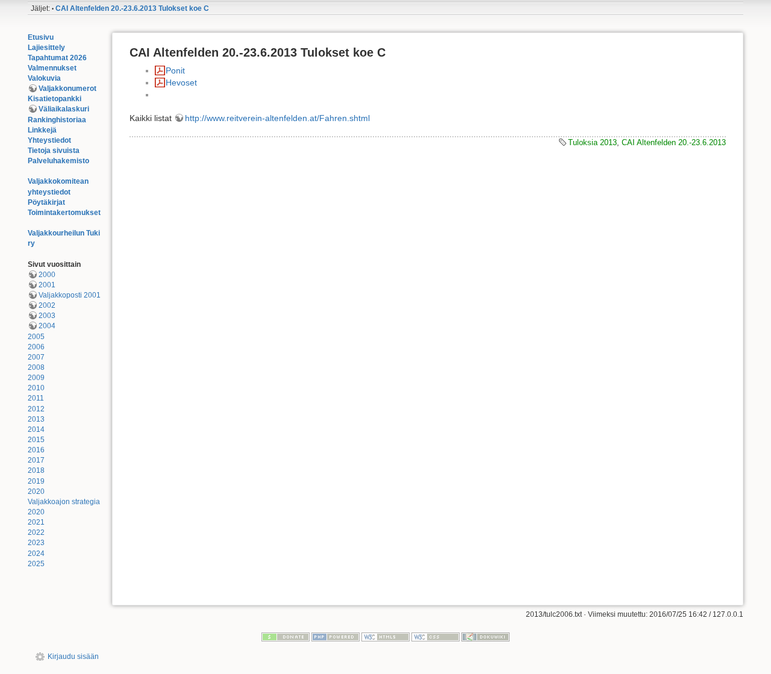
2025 (36, 564)
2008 (36, 367)
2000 (47, 274)
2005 (36, 336)
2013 (36, 419)
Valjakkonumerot (67, 88)
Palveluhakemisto (58, 161)
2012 (36, 409)
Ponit (175, 70)
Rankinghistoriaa (57, 120)
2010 (36, 388)
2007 (36, 357)
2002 (47, 305)
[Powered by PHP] (335, 636)
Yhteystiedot (49, 140)
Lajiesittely (46, 47)
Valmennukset (52, 68)
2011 (36, 398)
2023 (36, 542)
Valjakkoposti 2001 (70, 295)
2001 (47, 285)
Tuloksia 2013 (592, 142)
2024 (36, 553)
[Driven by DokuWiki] (485, 636)
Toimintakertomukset (64, 212)
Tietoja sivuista (54, 150)
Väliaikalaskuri (64, 109)
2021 (36, 522)
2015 (36, 439)
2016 (36, 450)
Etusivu (41, 37)
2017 (36, 460)
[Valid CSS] (435, 636)
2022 (36, 532)
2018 (36, 470)
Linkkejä (42, 130)
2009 (36, 377)
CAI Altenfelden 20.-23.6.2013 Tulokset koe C (132, 8)
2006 (36, 347)
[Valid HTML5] (385, 636)
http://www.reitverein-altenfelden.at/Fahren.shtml (277, 118)
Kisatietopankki (54, 99)
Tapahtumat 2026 (57, 58)
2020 (36, 491)
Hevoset (181, 82)
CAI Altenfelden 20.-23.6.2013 (674, 142)
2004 (47, 326)
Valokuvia (44, 78)
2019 (36, 481)
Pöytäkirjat (46, 202)
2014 (36, 429)
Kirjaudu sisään (73, 656)
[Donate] (285, 636)
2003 (47, 315)
